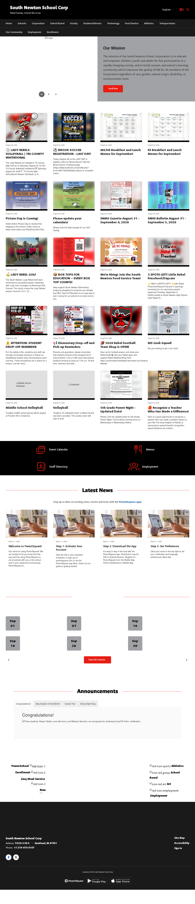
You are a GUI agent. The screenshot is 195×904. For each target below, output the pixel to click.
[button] (168, 9)
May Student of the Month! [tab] (48, 703)
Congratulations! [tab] (23, 703)
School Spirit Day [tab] (88, 703)
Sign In (178, 848)
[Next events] (186, 660)
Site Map (179, 837)
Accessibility (181, 843)
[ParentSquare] (74, 881)
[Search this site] (187, 9)
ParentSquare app (130, 502)
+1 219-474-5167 (24, 847)
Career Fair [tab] (70, 703)
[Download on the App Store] (120, 881)
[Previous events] (8, 660)
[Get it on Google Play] (96, 881)
